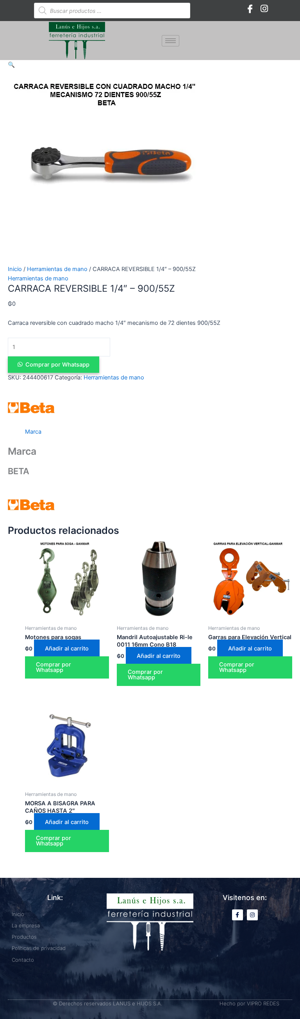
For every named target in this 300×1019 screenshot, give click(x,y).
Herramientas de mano (57, 269)
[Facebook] (250, 8)
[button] (11, 64)
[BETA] (31, 407)
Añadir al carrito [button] (67, 648)
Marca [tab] (33, 431)
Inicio (15, 269)
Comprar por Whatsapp (57, 364)
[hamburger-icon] (170, 40)
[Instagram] (264, 8)
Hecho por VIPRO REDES (249, 1003)
